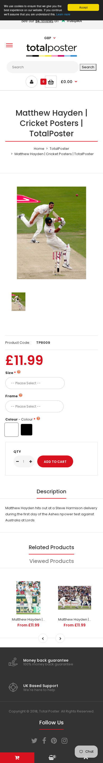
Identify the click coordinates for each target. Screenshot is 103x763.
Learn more (63, 14)
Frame (11, 396)
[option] (51, 233)
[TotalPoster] (51, 55)
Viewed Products (51, 561)
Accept (83, 7)
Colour (19, 419)
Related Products (51, 547)
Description (51, 491)
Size (9, 372)
